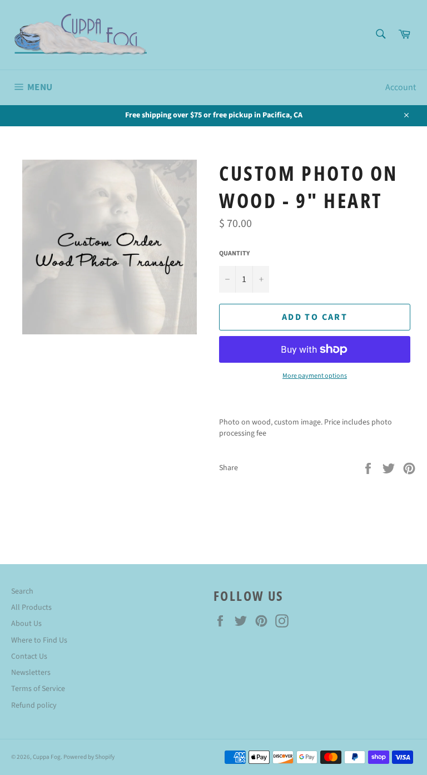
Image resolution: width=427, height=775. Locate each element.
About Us (26, 623)
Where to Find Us (39, 640)
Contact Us (29, 656)
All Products (31, 607)
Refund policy (34, 705)
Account (400, 87)
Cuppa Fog (47, 757)
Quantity (234, 253)
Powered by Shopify (89, 757)
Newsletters (31, 672)
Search (22, 591)
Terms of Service (38, 688)
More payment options (314, 376)
